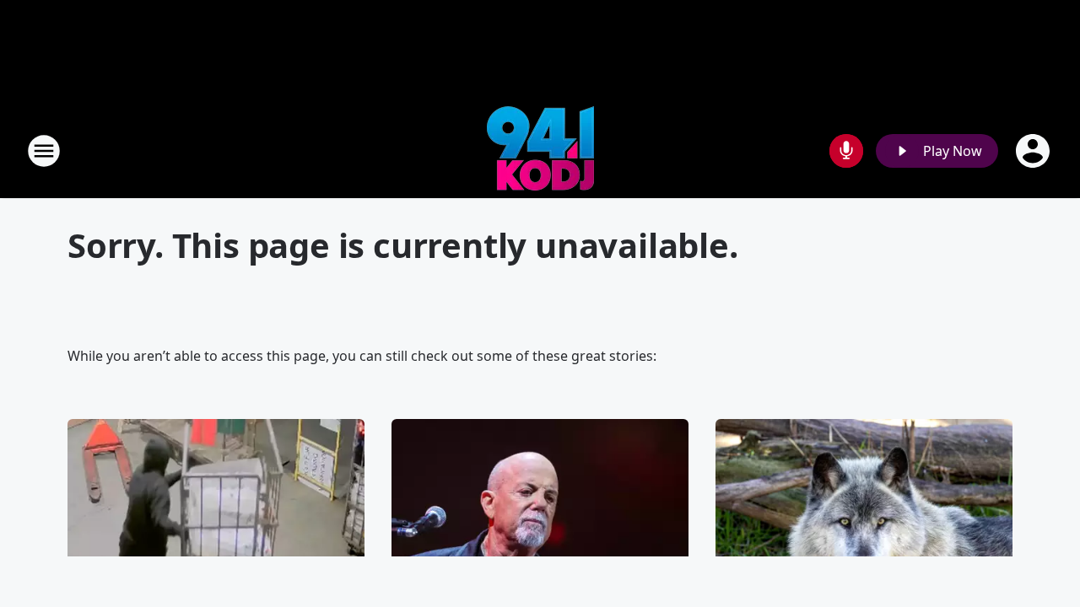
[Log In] (1034, 151)
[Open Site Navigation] (44, 151)
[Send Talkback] (846, 151)
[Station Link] (540, 150)
